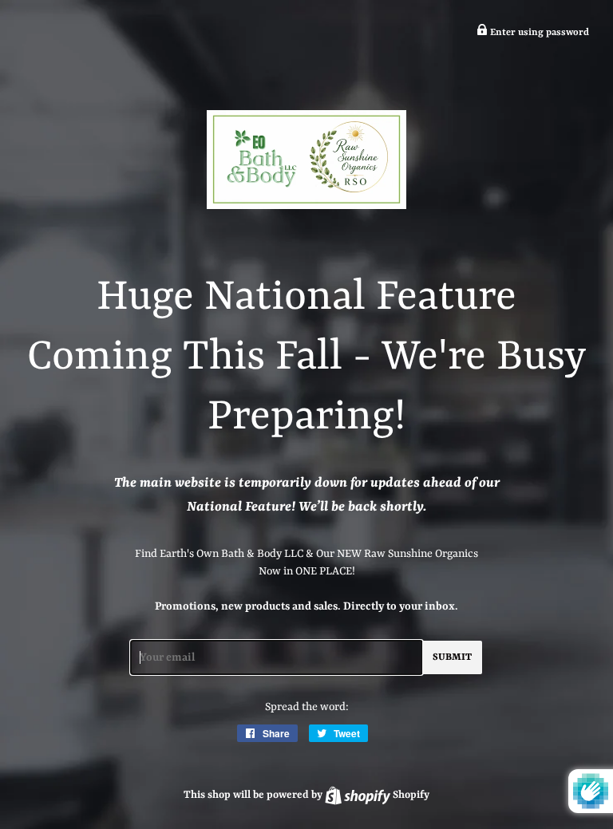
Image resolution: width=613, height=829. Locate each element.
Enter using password (538, 32)
